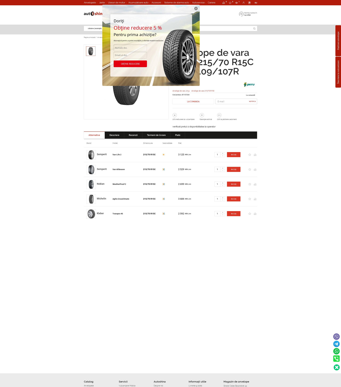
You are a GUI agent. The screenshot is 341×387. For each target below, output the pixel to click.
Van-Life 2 (117, 155)
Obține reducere (130, 63)
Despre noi (158, 386)
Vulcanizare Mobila (127, 386)
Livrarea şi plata (195, 386)
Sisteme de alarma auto (176, 2)
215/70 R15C (149, 154)
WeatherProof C (119, 184)
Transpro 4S (118, 214)
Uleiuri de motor (116, 2)
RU (256, 3)
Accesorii (156, 2)
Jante (102, 2)
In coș (233, 155)
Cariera (211, 2)
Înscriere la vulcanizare (338, 72)
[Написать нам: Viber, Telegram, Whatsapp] (337, 367)
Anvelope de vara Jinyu (181, 91)
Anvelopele (90, 2)
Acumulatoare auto (138, 2)
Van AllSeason (119, 169)
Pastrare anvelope (338, 41)
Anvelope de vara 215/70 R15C (202, 91)
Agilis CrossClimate (121, 199)
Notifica (252, 101)
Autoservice (198, 2)
